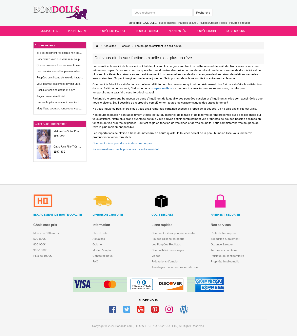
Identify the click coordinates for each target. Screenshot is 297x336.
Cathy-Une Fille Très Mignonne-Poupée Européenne (68, 146)
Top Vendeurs (235, 31)
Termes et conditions (224, 250)
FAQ (95, 261)
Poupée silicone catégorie (168, 238)
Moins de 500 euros (46, 233)
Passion (125, 45)
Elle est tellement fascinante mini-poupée (60, 52)
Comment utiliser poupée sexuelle (173, 233)
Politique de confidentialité (227, 255)
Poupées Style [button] (78, 31)
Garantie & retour (222, 244)
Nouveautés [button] (177, 31)
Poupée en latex (167, 22)
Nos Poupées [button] (49, 31)
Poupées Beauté (187, 22)
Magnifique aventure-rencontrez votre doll (60, 108)
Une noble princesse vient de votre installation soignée (60, 102)
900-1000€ (40, 250)
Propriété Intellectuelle (225, 261)
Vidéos (156, 255)
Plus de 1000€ (42, 255)
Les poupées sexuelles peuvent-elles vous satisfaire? (60, 71)
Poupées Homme (206, 31)
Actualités (110, 45)
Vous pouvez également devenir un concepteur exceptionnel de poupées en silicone (60, 83)
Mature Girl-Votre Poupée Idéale (68, 131)
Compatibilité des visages (168, 250)
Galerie (97, 244)
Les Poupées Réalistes (166, 244)
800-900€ (39, 244)
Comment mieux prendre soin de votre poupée (122, 143)
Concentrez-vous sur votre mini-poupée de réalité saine (60, 59)
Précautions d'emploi (165, 261)
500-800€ (39, 238)
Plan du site (100, 233)
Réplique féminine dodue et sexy (56, 89)
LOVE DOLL (149, 22)
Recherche (203, 12)
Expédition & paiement (225, 238)
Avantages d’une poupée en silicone (175, 267)
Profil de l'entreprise (223, 233)
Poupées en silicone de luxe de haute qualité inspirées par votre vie (60, 77)
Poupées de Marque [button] (112, 31)
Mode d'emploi (102, 250)
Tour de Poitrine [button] (147, 31)
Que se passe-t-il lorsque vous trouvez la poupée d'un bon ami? (60, 65)
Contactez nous (103, 255)
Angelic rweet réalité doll (51, 96)
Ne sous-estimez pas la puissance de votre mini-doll (126, 149)
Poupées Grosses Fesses (213, 22)
